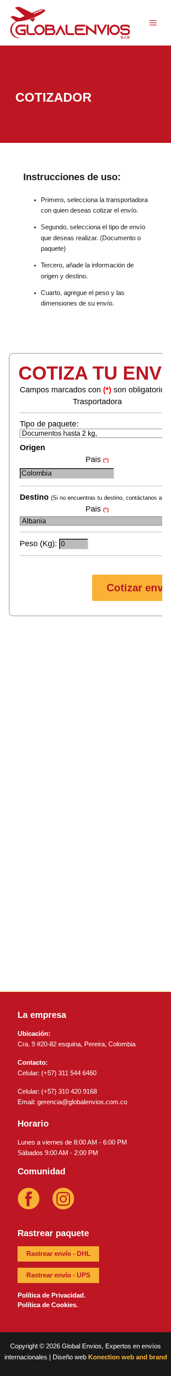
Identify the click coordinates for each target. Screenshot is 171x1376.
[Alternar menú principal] (153, 23)
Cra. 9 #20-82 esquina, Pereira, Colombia (76, 1044)
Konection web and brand (127, 1357)
